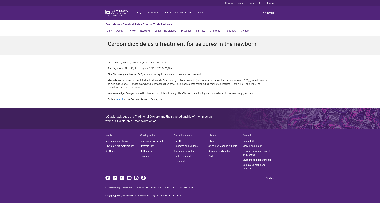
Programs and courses (186, 146)
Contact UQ (249, 141)
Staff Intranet (147, 151)
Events (250, 3)
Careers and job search (152, 141)
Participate (230, 30)
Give (260, 3)
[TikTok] (143, 178)
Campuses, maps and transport (254, 166)
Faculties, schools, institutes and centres (257, 153)
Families (200, 30)
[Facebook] (107, 178)
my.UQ (177, 141)
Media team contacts (116, 141)
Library (212, 141)
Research (153, 12)
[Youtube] (129, 178)
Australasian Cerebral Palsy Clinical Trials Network (138, 24)
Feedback (177, 195)
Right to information (161, 195)
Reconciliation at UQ (147, 121)
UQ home (228, 3)
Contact (271, 3)
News (240, 3)
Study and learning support (222, 146)
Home (108, 30)
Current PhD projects (165, 30)
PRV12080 (188, 187)
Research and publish (219, 151)
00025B (170, 187)
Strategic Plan (147, 146)
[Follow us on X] (122, 178)
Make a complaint (252, 146)
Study (138, 12)
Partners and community (178, 12)
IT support (145, 156)
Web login (270, 178)
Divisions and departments (257, 159)
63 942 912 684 (149, 187)
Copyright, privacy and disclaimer (120, 195)
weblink (119, 99)
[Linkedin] (115, 178)
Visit (210, 156)
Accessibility (143, 195)
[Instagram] (136, 178)
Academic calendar (184, 151)
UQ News (110, 151)
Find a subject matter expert (119, 146)
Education (186, 30)
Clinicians (215, 30)
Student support (182, 156)
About (201, 12)
